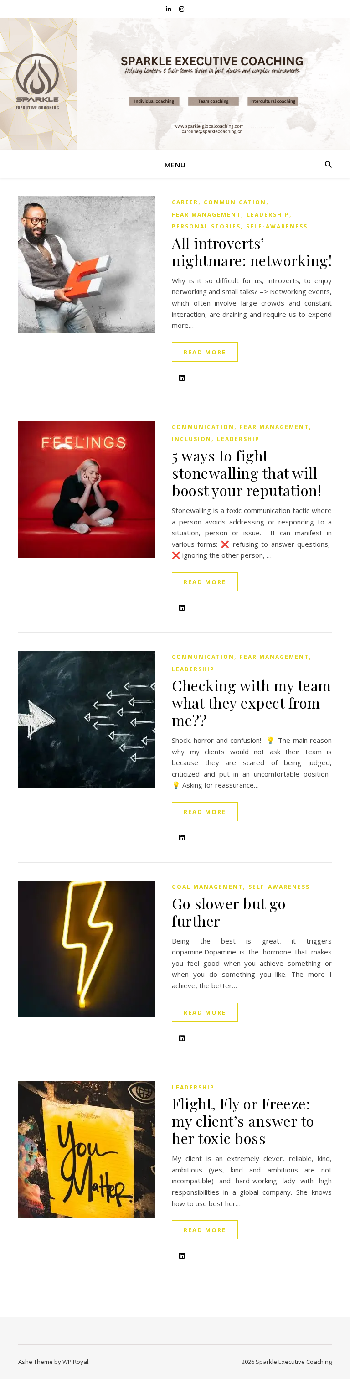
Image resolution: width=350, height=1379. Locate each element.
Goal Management (207, 887)
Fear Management (206, 214)
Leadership (268, 214)
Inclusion (191, 439)
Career (185, 202)
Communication (235, 202)
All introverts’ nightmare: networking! (252, 251)
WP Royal (75, 1362)
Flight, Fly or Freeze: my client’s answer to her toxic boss (243, 1121)
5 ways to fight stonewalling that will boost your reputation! (246, 473)
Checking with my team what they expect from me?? (251, 702)
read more (205, 352)
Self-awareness (277, 226)
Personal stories (206, 226)
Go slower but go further (229, 911)
